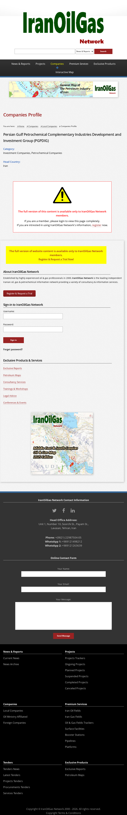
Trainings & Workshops (15, 388)
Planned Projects (75, 670)
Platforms (71, 747)
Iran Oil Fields (73, 710)
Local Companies (49, 126)
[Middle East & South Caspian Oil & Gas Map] (62, 474)
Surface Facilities (74, 728)
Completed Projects (76, 682)
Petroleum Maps (12, 375)
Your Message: (63, 599)
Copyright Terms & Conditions (63, 813)
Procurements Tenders (16, 787)
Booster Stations (75, 735)
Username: (9, 311)
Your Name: (63, 568)
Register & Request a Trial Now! (56, 259)
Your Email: (63, 584)
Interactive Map (65, 72)
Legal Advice (10, 395)
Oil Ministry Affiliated (15, 716)
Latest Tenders (11, 775)
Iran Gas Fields (73, 716)
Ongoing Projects (75, 664)
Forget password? (13, 349)
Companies (33, 126)
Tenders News (11, 769)
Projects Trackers (75, 658)
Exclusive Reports (12, 368)
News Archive (11, 664)
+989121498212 (72, 541)
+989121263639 (72, 545)
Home (21, 126)
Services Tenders (13, 793)
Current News (11, 658)
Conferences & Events (14, 402)
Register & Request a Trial (19, 293)
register (96, 225)
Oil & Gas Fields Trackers (79, 722)
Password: (8, 324)
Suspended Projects (76, 676)
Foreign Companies (14, 722)
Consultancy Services (14, 382)
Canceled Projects (75, 688)
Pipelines (70, 741)
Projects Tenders (13, 781)
